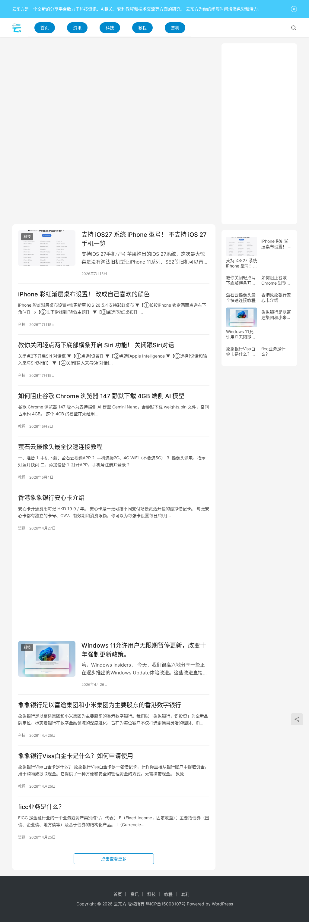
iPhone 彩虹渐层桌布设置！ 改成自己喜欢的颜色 (84, 294)
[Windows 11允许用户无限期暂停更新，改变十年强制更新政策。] (46, 659)
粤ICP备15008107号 (166, 903)
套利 (175, 27)
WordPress (222, 903)
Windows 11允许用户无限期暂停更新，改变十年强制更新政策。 (143, 650)
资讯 (77, 27)
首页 (44, 27)
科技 (110, 27)
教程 (142, 27)
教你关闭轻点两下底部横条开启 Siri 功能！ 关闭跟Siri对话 (96, 345)
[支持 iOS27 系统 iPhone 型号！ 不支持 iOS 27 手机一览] (46, 248)
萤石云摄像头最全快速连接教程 (60, 447)
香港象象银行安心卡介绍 (51, 498)
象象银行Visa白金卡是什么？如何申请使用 (75, 756)
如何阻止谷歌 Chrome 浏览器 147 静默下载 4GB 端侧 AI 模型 (101, 396)
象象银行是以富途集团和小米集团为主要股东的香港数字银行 (99, 705)
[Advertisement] (113, 85)
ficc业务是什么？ (41, 807)
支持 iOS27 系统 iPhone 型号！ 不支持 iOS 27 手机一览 (144, 239)
